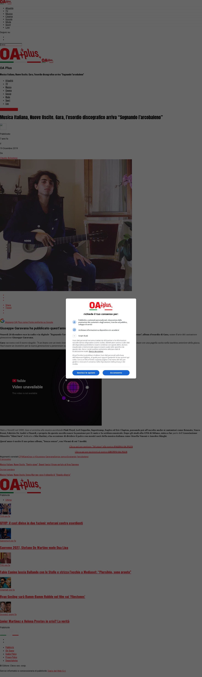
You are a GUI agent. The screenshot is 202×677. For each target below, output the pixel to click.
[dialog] (101, 338)
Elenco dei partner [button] (96, 351)
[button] (101, 336)
